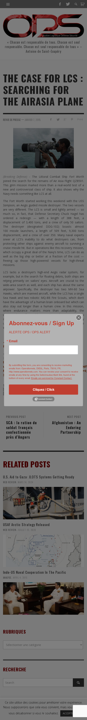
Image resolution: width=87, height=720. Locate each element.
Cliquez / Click (43, 389)
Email (13, 341)
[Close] (79, 317)
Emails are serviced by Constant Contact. (51, 378)
